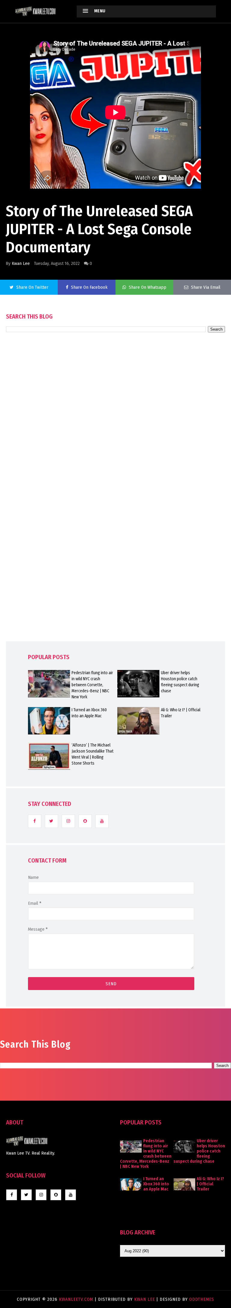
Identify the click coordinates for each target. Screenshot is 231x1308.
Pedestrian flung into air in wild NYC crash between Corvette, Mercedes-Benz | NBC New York (92, 685)
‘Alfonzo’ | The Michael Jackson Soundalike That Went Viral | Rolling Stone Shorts (92, 754)
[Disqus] (115, 504)
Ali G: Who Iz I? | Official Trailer (180, 712)
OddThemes (201, 1299)
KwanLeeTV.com (77, 1299)
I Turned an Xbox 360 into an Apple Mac (89, 712)
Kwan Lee (21, 263)
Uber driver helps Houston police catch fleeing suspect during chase (180, 681)
